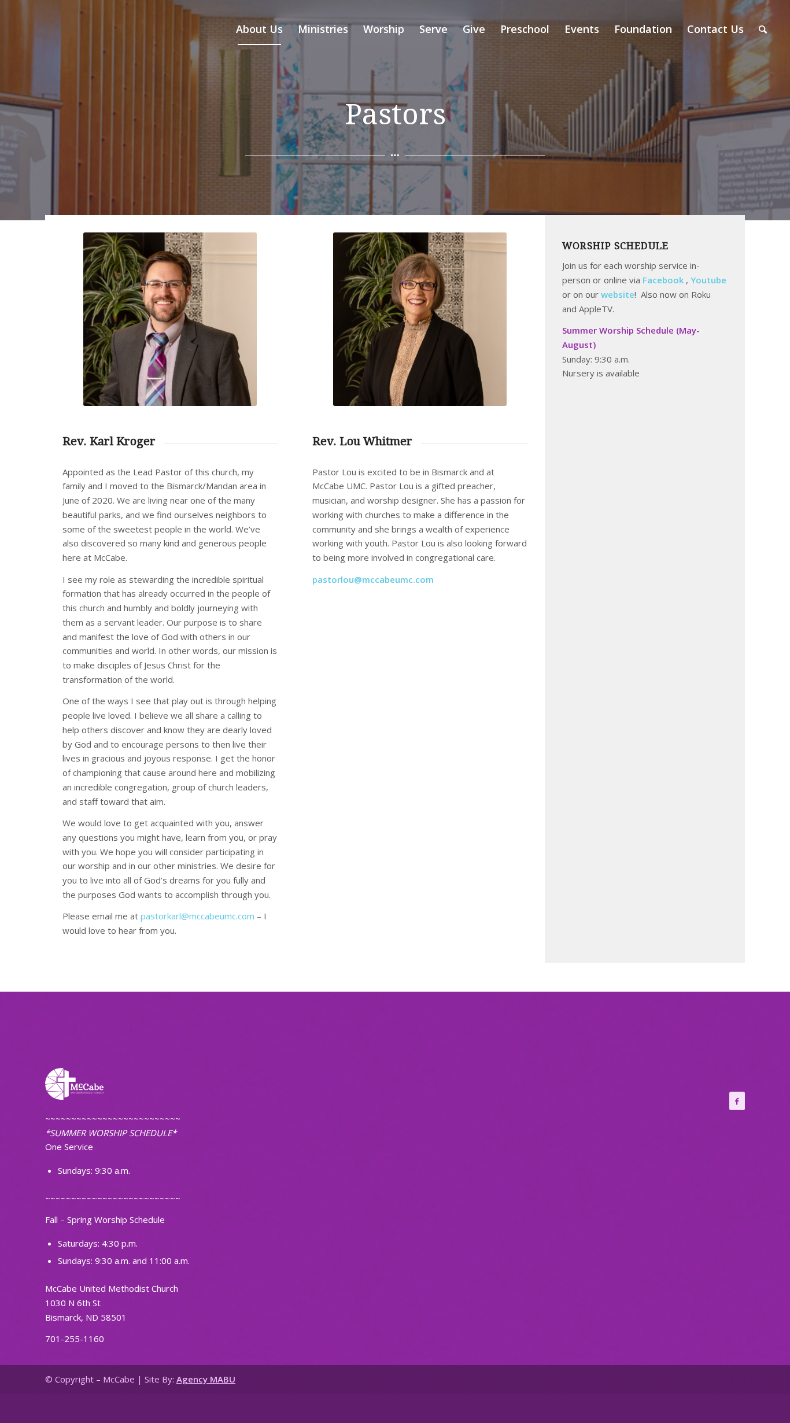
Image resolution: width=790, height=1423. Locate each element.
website (617, 294)
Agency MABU (205, 1379)
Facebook (663, 280)
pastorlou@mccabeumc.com (373, 579)
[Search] (762, 29)
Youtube (708, 280)
